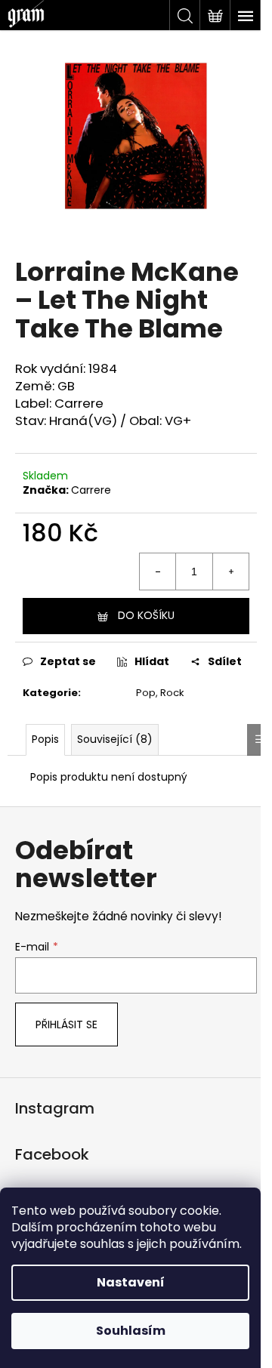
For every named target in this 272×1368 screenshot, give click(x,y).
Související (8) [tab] (115, 739)
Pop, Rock (160, 693)
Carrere (91, 490)
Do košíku (146, 615)
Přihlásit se (66, 1024)
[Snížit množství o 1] (158, 571)
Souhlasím (130, 1330)
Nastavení (131, 1282)
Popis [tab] (45, 739)
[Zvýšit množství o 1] (230, 571)
